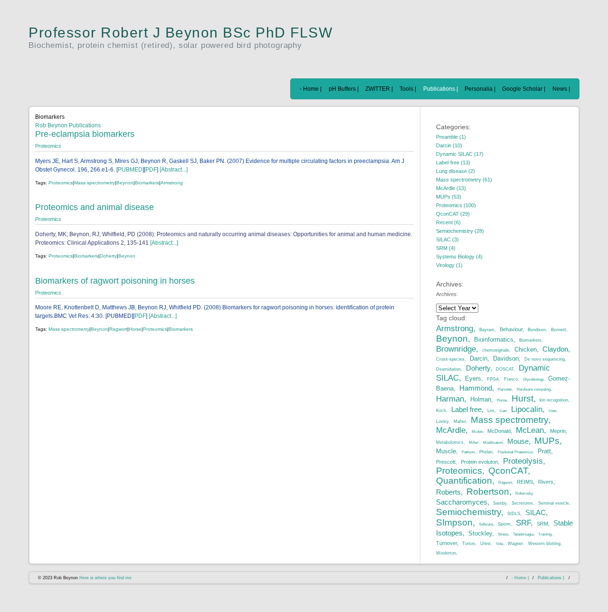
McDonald (499, 431)
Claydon (555, 349)
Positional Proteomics (515, 452)
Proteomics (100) (456, 205)
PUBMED (130, 169)
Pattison (468, 452)
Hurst (522, 398)
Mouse (518, 441)
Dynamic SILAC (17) (460, 154)
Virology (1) (449, 265)
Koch (441, 410)
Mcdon (477, 432)
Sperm (504, 524)
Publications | (440, 89)
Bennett (558, 329)
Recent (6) (448, 222)
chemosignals (495, 350)
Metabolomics (450, 442)
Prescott (446, 462)
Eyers (473, 378)
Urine (485, 543)
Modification (493, 442)
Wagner (515, 543)
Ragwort (118, 329)
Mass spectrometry (94, 182)
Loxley (442, 421)
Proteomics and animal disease (94, 207)
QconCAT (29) (453, 214)
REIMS (525, 482)
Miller (473, 442)
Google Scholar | (523, 89)
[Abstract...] (173, 169)
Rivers (545, 482)
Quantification (464, 480)
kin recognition (554, 400)
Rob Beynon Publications (68, 125)
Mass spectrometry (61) (464, 179)
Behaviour (511, 329)
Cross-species (450, 359)
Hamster (505, 389)
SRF (523, 522)
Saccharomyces (461, 502)
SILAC (535, 512)
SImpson (454, 522)
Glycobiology (533, 379)
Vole (499, 544)
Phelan (486, 451)
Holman (480, 399)
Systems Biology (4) (459, 256)
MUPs (547, 440)
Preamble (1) (451, 137)
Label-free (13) (453, 162)
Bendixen (537, 329)
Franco (511, 379)
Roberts (448, 492)
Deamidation (448, 369)
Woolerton (446, 553)
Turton (468, 543)
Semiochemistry (468, 512)
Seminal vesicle (553, 503)
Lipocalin (526, 409)
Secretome (522, 503)
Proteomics (48, 146)
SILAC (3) (447, 239)
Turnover (446, 543)
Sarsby (499, 503)
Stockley (480, 533)
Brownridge (456, 349)
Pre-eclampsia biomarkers (84, 134)
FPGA (493, 379)
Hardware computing (534, 389)
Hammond (475, 388)
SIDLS (513, 513)
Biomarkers (147, 182)
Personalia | (480, 89)
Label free (466, 409)
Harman (450, 398)
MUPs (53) (448, 197)
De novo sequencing (544, 359)
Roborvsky (523, 493)
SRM (542, 523)
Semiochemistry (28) (460, 231)
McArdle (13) (451, 188)
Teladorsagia (523, 534)
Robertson (487, 491)
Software (486, 524)
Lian (503, 411)
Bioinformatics (493, 339)
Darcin (478, 358)
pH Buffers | (344, 89)
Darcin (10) (449, 145)
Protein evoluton (479, 462)
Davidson (506, 358)
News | (561, 89)
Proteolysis (523, 461)
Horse (135, 329)
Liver (553, 411)
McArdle (451, 430)
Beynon (124, 182)
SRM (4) (446, 248)
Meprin (558, 431)
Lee (490, 410)
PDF (151, 169)
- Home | (311, 89)
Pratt (544, 451)
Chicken (525, 349)
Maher (460, 421)
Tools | (407, 89)
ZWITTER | (379, 89)
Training (544, 534)
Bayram (486, 329)
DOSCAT (504, 369)
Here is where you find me (105, 577)
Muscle (446, 451)
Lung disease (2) (455, 171)
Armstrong (172, 182)
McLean (530, 430)
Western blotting (544, 543)
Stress (503, 534)
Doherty (108, 255)
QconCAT (508, 470)
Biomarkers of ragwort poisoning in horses (115, 281)
